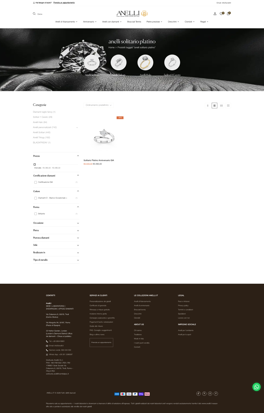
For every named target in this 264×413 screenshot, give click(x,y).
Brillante (41, 214)
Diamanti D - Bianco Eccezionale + (52, 198)
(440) (48, 133)
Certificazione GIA (45, 182)
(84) (45, 122)
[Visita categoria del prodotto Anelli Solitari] (92, 62)
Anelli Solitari (92, 75)
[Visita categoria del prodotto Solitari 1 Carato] (172, 62)
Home (111, 48)
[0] (221, 15)
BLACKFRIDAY (40, 143)
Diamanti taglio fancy (42, 112)
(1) (54, 112)
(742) (54, 127)
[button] (42, 2)
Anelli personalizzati (42, 127)
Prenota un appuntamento (64, 2)
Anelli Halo (145, 75)
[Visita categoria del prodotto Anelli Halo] (145, 62)
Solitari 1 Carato (172, 75)
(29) (50, 117)
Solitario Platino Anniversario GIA (99, 160)
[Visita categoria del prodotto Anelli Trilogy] (119, 62)
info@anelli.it (226, 3)
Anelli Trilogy (119, 75)
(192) (47, 138)
